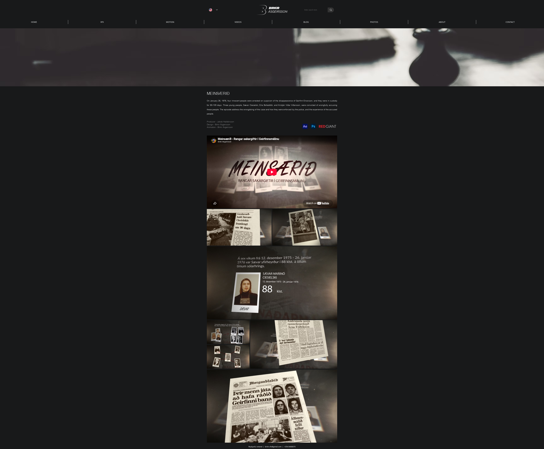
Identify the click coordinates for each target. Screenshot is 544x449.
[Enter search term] (331, 9)
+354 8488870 (290, 446)
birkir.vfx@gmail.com (273, 446)
